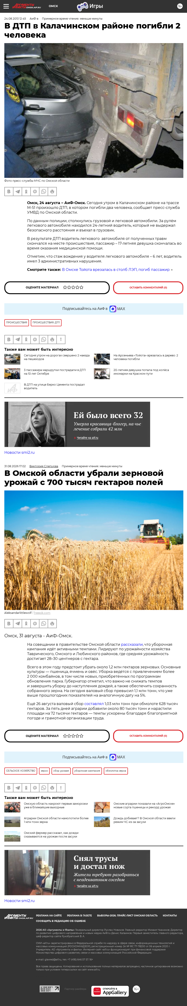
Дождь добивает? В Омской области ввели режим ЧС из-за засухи (144, 820)
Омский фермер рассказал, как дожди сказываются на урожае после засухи (51, 834)
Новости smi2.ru (19, 452)
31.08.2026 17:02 (15, 466)
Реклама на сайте (49, 915)
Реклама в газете (79, 915)
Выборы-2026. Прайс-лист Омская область (127, 915)
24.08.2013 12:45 (15, 18)
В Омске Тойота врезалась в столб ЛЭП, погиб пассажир (116, 269)
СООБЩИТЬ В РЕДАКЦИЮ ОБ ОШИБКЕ (61, 921)
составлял (94, 704)
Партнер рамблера (75, 989)
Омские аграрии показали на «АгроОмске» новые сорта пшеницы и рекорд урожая (144, 805)
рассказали (132, 644)
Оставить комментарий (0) (148, 287)
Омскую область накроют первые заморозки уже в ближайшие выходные (56, 805)
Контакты (170, 915)
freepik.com (42, 612)
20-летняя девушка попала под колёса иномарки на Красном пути (141, 371)
